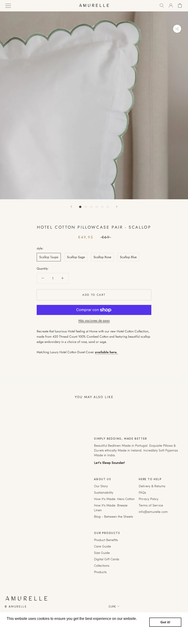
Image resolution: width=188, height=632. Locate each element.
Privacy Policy (148, 499)
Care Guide (102, 546)
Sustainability (103, 492)
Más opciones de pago (94, 320)
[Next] (116, 206)
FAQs (142, 492)
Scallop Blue (128, 257)
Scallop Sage (76, 257)
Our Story (101, 486)
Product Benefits (106, 540)
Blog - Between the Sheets (113, 516)
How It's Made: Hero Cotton (114, 499)
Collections (101, 565)
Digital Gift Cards (106, 559)
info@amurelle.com (153, 511)
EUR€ (112, 606)
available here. (106, 352)
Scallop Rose (102, 257)
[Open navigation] (8, 5)
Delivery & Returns (152, 486)
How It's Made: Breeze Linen (110, 507)
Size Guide (102, 552)
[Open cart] (180, 5)
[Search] (162, 5)
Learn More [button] (16, 625)
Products (100, 572)
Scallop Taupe (48, 257)
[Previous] (71, 206)
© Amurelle (16, 606)
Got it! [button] (165, 622)
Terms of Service (151, 505)
